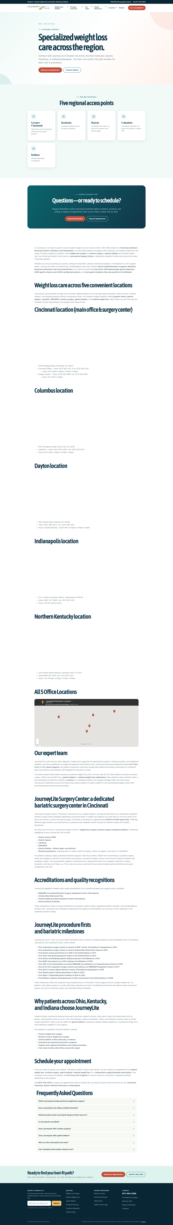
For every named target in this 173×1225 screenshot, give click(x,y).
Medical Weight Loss (73, 1197)
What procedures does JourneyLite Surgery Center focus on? (63, 1115)
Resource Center (99, 1193)
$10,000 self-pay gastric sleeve (121, 2)
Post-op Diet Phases (100, 1197)
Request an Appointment (113, 1174)
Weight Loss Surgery (73, 1193)
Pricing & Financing (72, 1204)
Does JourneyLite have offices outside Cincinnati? (58, 1108)
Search (56, 1203)
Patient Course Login (101, 1204)
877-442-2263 (129, 1193)
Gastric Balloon (71, 1201)
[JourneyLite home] (39, 8)
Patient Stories (71, 1212)
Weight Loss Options (59, 7)
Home (40, 24)
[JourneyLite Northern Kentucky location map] (86, 646)
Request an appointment (50, 70)
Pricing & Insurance (73, 7)
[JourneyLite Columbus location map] (86, 420)
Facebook (125, 1208)
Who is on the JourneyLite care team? (53, 1142)
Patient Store (98, 1201)
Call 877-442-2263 (139, 2)
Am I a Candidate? (137, 8)
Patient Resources (98, 7)
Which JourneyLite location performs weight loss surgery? (62, 1101)
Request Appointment (97, 219)
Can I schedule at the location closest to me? (56, 1149)
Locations (112, 8)
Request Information (75, 219)
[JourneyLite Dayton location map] (86, 495)
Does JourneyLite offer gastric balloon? (54, 1136)
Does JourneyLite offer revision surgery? (55, 1129)
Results (121, 8)
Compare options (72, 70)
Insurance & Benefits (72, 1208)
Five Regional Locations (130, 1197)
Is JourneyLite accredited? (49, 1122)
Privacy (143, 1221)
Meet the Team (127, 1201)
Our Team (87, 7)
